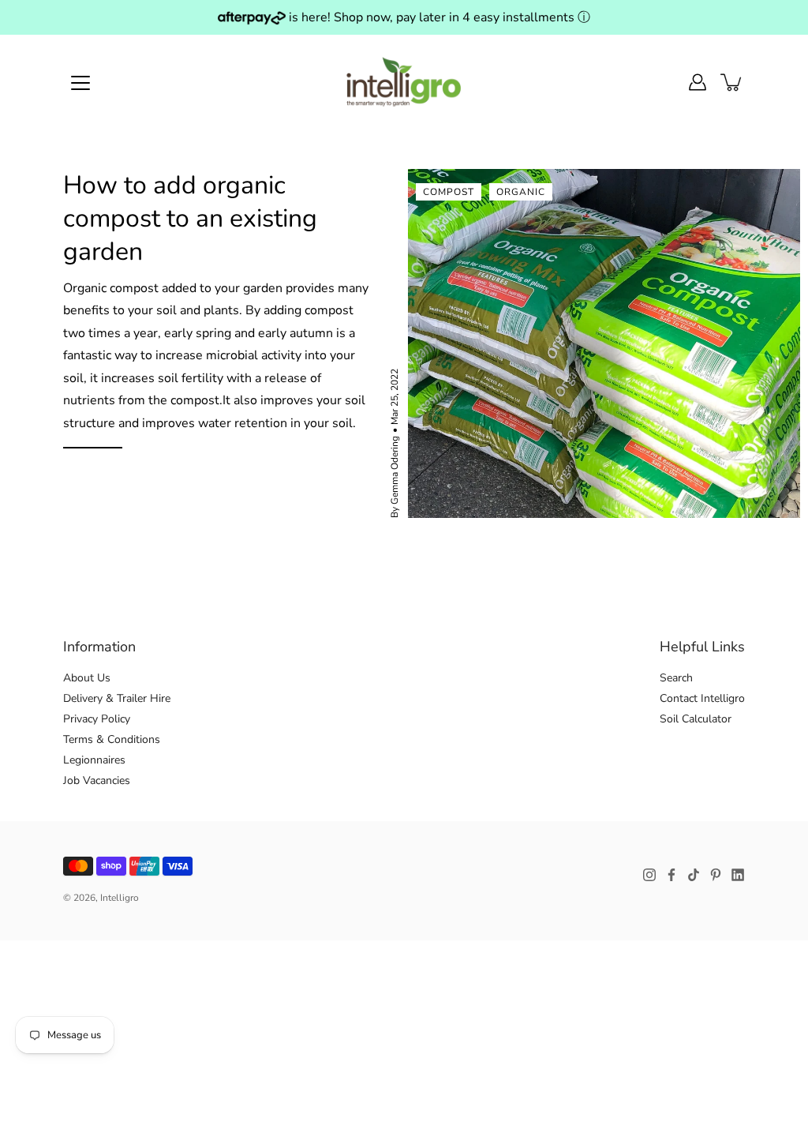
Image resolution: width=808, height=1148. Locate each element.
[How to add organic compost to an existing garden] (604, 343)
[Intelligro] (404, 82)
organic (520, 192)
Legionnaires (94, 759)
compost (448, 192)
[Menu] (80, 82)
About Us (86, 677)
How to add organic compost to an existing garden (190, 218)
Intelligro (119, 897)
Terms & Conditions (111, 739)
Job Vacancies (96, 780)
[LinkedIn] (738, 875)
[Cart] (732, 82)
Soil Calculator (695, 718)
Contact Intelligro (702, 698)
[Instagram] (649, 875)
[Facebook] (671, 875)
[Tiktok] (693, 875)
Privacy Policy (96, 718)
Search (676, 677)
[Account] (697, 82)
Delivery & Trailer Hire (116, 698)
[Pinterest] (716, 875)
